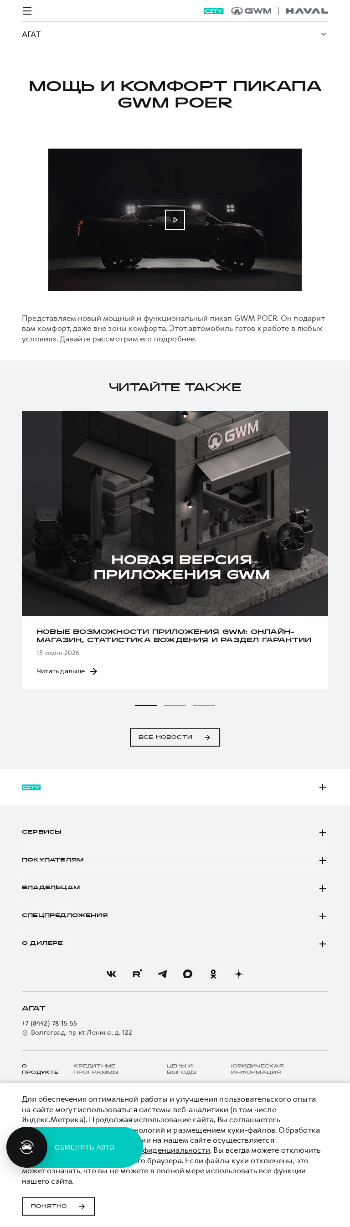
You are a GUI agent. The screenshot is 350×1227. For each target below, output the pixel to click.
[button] (146, 705)
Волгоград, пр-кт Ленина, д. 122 (81, 1032)
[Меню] (27, 10)
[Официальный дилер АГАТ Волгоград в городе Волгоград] (279, 11)
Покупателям (52, 860)
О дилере (42, 943)
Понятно (49, 1206)
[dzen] (239, 974)
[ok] (213, 974)
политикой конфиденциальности (148, 1150)
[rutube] (137, 974)
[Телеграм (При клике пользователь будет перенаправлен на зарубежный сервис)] (162, 974)
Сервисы (42, 832)
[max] (188, 974)
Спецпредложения (65, 915)
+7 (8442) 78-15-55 (49, 1023)
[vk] (111, 974)
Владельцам (51, 888)
